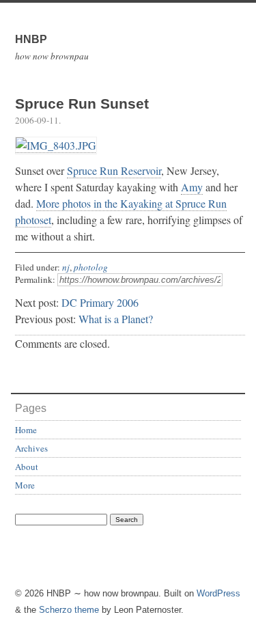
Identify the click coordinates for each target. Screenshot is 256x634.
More (25, 485)
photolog (91, 267)
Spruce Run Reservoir (114, 170)
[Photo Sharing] (56, 145)
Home (26, 430)
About (26, 466)
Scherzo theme (69, 610)
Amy (192, 187)
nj (66, 267)
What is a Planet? (116, 319)
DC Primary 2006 (100, 302)
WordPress (218, 593)
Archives (31, 448)
